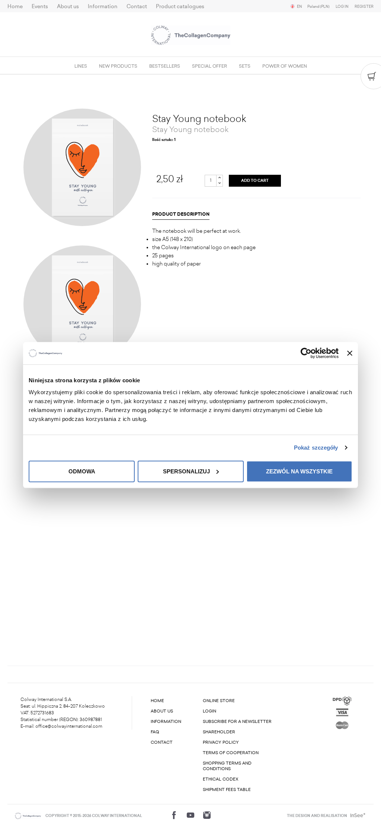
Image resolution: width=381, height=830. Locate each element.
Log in (342, 6)
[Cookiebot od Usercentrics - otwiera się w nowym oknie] (306, 353)
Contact (137, 6)
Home (15, 6)
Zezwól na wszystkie (299, 471)
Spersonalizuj (186, 471)
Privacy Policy (221, 742)
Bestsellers (164, 66)
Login (209, 711)
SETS (244, 66)
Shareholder (219, 732)
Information (103, 6)
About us (68, 6)
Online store (219, 700)
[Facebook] (174, 815)
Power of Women (284, 66)
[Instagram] (206, 815)
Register (364, 6)
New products (118, 66)
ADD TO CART (255, 180)
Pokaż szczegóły (316, 447)
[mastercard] (342, 723)
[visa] (342, 711)
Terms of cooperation (231, 752)
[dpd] (342, 700)
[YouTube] (190, 815)
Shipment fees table (227, 789)
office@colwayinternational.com (68, 726)
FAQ (155, 732)
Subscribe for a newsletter (237, 721)
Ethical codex (220, 779)
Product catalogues (180, 6)
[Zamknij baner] (349, 353)
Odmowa (81, 471)
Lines (80, 66)
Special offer (209, 66)
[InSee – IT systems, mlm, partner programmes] (357, 816)
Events (40, 6)
